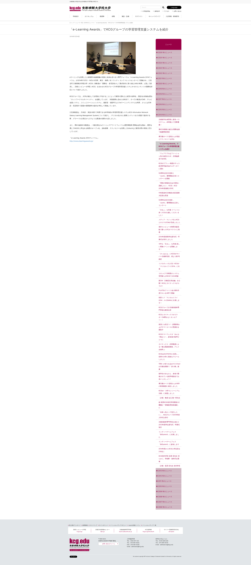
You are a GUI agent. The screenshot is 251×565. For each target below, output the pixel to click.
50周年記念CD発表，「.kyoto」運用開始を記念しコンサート (169, 202)
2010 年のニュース (165, 486)
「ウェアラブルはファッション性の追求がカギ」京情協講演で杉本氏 (169, 156)
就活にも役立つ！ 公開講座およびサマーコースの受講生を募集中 (169, 327)
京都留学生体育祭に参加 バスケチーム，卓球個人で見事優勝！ (169, 122)
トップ (72, 22)
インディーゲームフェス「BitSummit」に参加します (169, 443)
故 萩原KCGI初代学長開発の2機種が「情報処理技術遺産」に (169, 405)
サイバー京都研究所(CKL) (171, 530)
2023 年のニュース (165, 68)
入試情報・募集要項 (172, 16)
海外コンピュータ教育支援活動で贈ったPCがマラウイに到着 (169, 229)
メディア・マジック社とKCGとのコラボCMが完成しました (169, 221)
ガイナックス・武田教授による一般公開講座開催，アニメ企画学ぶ (169, 346)
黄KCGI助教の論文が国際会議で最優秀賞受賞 (169, 130)
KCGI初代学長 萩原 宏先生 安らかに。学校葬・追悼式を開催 (169, 458)
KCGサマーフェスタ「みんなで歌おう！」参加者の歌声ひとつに (169, 337)
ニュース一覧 (79, 22)
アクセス (166, 11)
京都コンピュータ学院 (79, 530)
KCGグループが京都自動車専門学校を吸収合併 (169, 308)
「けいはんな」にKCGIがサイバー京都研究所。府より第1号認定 (169, 256)
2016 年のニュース (165, 104)
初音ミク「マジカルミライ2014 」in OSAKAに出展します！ (169, 300)
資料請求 (157, 11)
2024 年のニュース (165, 63)
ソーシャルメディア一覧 (149, 525)
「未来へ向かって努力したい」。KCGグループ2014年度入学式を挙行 (169, 414)
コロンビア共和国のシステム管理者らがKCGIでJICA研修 (169, 274)
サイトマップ (93, 525)
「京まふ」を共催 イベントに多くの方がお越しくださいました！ (169, 212)
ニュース (168, 44)
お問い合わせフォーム (108, 544)
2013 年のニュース (165, 471)
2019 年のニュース (165, 89)
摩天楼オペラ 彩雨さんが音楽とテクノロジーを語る (169, 137)
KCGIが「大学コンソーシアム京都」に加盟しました (169, 392)
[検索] (163, 7)
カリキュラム (89, 16)
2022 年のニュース (165, 73)
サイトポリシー (103, 525)
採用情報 (85, 525)
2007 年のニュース (165, 502)
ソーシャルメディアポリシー (118, 525)
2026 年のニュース (165, 52)
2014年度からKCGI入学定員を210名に (169, 450)
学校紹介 (76, 16)
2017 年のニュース (165, 99)
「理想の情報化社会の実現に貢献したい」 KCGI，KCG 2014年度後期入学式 (169, 185)
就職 (113, 16)
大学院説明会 (146, 11)
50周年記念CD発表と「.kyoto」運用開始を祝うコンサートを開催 (169, 175)
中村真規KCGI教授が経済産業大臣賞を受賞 (169, 194)
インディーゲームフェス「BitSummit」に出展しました (169, 434)
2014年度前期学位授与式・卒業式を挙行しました (169, 238)
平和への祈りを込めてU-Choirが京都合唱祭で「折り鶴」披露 (169, 366)
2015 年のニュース (165, 109)
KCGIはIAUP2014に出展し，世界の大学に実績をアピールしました (169, 356)
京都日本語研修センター (102, 530)
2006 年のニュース (165, 507)
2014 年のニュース (165, 115)
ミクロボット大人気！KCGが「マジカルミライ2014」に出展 (169, 266)
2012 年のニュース (165, 476)
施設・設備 (125, 16)
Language (174, 7)
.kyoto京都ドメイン (134, 525)
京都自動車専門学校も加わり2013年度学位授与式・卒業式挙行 (169, 424)
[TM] (88, 6)
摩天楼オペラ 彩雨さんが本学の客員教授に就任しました (169, 385)
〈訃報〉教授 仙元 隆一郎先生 (169, 398)
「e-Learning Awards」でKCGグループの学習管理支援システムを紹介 (169, 146)
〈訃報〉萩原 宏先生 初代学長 (169, 466)
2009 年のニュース (165, 491)
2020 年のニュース (165, 84)
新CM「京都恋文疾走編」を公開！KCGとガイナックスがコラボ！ (169, 283)
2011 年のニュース (164, 481)
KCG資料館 (148, 530)
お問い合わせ (177, 11)
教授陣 (102, 16)
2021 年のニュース (165, 78)
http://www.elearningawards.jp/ (81, 141)
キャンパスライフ (154, 16)
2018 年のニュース (165, 94)
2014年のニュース (89, 22)
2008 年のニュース (165, 497)
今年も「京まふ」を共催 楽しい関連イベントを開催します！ (169, 246)
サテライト (139, 16)
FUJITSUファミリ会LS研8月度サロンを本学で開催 (169, 291)
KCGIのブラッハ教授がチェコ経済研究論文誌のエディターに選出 (169, 166)
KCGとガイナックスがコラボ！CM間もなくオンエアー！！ (168, 317)
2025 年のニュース (165, 58)
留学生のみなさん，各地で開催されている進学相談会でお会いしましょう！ (169, 376)
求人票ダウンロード (75, 525)
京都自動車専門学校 (125, 530)
